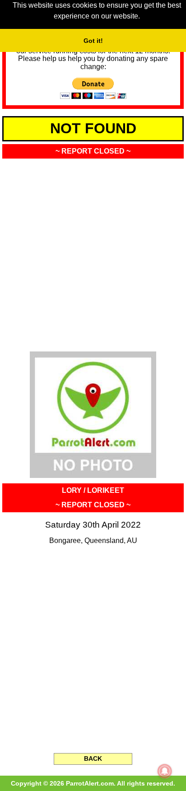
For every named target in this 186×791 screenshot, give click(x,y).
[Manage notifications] (165, 771)
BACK (93, 758)
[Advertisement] (93, 252)
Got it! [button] (93, 40)
